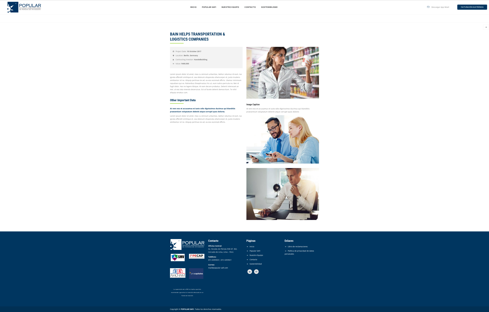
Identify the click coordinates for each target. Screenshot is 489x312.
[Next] (486, 27)
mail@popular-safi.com (218, 268)
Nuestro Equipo (230, 7)
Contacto (250, 7)
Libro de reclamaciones (298, 246)
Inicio (193, 7)
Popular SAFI (209, 7)
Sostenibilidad (269, 7)
